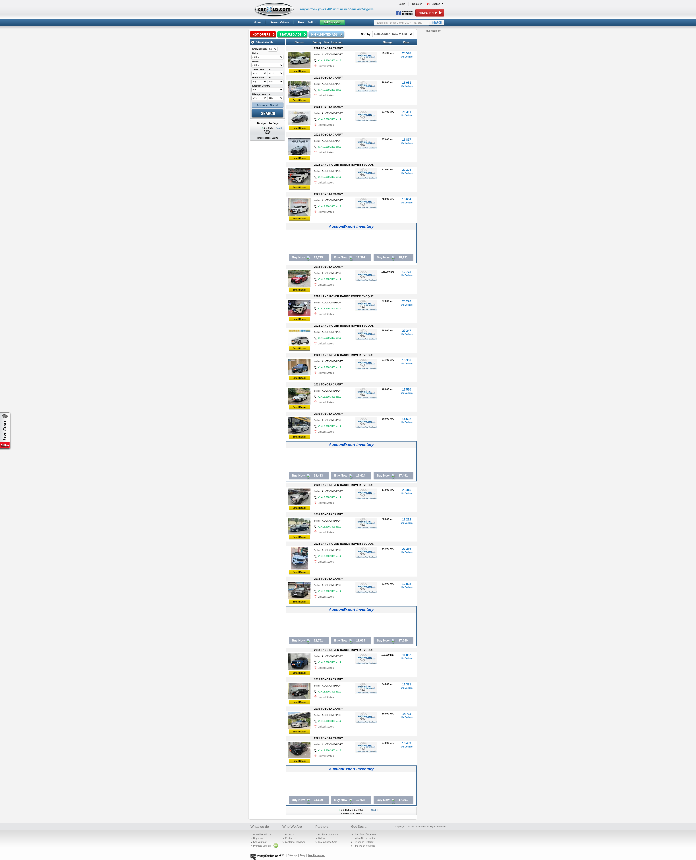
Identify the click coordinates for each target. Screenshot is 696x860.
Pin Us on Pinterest (364, 842)
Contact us (291, 838)
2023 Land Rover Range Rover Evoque (344, 325)
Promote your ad (262, 845)
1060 (267, 133)
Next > (279, 128)
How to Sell (305, 22)
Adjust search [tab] (264, 41)
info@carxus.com (269, 855)
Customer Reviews (295, 842)
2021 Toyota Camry (328, 77)
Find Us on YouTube (364, 845)
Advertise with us (262, 834)
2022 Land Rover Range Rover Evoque (344, 164)
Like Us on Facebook (365, 834)
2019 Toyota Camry (328, 413)
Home (257, 22)
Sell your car (259, 842)
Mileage (387, 42)
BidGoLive (323, 838)
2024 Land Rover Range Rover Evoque (344, 543)
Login (402, 3)
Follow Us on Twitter (364, 838)
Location (336, 42)
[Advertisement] (432, 86)
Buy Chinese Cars (327, 842)
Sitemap (292, 855)
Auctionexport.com (328, 834)
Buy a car (258, 838)
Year (326, 42)
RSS (282, 855)
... (270, 130)
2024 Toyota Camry (328, 48)
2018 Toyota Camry (328, 266)
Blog (302, 855)
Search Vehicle (279, 22)
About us (290, 834)
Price (406, 42)
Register (417, 3)
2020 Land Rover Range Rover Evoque (344, 296)
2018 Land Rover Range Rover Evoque (344, 649)
